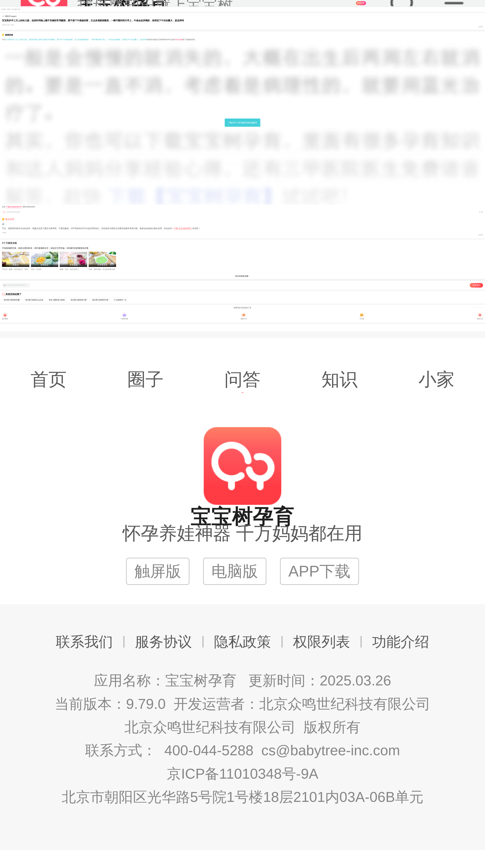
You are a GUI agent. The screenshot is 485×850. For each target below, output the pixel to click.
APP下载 (319, 571)
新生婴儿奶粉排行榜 (100, 300)
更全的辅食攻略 (241, 276)
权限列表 (321, 642)
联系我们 (84, 642)
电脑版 (234, 571)
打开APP (361, 3)
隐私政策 (242, 642)
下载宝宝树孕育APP (14, 207)
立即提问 (476, 285)
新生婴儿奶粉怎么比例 (34, 300)
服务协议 (163, 642)
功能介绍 (400, 642)
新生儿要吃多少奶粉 (57, 300)
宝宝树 (3, 9)
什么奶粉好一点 (120, 300)
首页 (48, 379)
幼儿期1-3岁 (16, 9)
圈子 (145, 379)
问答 (8, 9)
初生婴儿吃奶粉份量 (12, 300)
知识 (339, 379)
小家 (436, 379)
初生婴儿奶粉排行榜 (79, 300)
